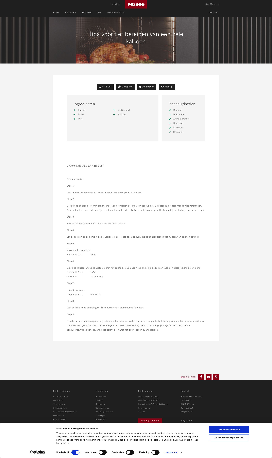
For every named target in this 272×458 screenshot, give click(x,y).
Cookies (141, 412)
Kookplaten (58, 400)
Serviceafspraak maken (148, 396)
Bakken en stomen (61, 396)
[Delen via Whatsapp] (216, 377)
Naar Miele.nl (211, 4)
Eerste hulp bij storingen (148, 400)
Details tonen (171, 452)
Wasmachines (59, 419)
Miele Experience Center (191, 396)
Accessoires (101, 396)
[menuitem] (59, 13)
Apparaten (70, 13)
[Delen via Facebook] (201, 377)
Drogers (99, 400)
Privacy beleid (144, 408)
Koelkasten (100, 404)
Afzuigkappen (59, 404)
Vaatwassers (58, 416)
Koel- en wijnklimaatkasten (65, 412)
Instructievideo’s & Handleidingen (153, 404)
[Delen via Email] (209, 377)
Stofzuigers (101, 416)
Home (56, 13)
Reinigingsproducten (104, 412)
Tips (99, 13)
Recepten (87, 13)
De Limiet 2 (186, 400)
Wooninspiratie (116, 13)
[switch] (103, 452)
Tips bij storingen (150, 421)
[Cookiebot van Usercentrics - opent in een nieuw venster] (37, 452)
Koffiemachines (60, 408)
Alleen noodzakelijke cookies (229, 437)
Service (213, 13)
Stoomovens (101, 419)
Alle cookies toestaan (229, 429)
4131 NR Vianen (187, 404)
